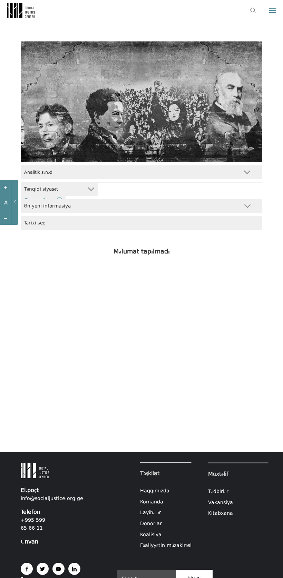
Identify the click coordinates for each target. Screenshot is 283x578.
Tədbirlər (218, 491)
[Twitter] (43, 569)
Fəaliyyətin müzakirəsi (166, 545)
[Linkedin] (74, 569)
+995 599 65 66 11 (33, 524)
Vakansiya (220, 502)
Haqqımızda (154, 490)
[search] (253, 10)
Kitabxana (220, 513)
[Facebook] (27, 569)
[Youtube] (58, 569)
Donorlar (151, 523)
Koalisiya (151, 534)
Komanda (151, 501)
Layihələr (150, 513)
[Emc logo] (18, 16)
